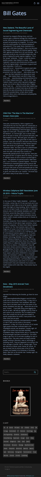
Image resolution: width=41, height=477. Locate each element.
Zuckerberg (24, 455)
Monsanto (14, 445)
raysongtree (7, 33)
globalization (24, 434)
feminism (22, 431)
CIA (36, 427)
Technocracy (11, 452)
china (32, 427)
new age (21, 445)
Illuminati (6, 441)
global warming (8, 438)
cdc (22, 427)
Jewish (28, 441)
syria (5, 452)
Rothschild (19, 448)
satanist (32, 448)
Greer (27, 438)
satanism (25, 448)
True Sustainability (15, 33)
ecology (6, 431)
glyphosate (16, 438)
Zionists (18, 455)
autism (11, 427)
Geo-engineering (8, 434)
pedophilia (11, 448)
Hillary (32, 438)
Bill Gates (17, 427)
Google (22, 438)
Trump (34, 452)
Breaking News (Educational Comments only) (21, 195)
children (27, 427)
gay (35, 431)
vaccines (6, 455)
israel (23, 441)
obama (5, 448)
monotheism (7, 445)
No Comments (24, 33)
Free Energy (30, 431)
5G (4, 427)
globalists (16, 434)
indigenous (13, 441)
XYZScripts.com (30, 476)
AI (7, 427)
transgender (18, 452)
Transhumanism (27, 452)
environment (12, 431)
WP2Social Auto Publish (13, 476)
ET (18, 431)
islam (19, 441)
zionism (12, 455)
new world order (29, 445)
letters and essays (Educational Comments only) (22, 118)
